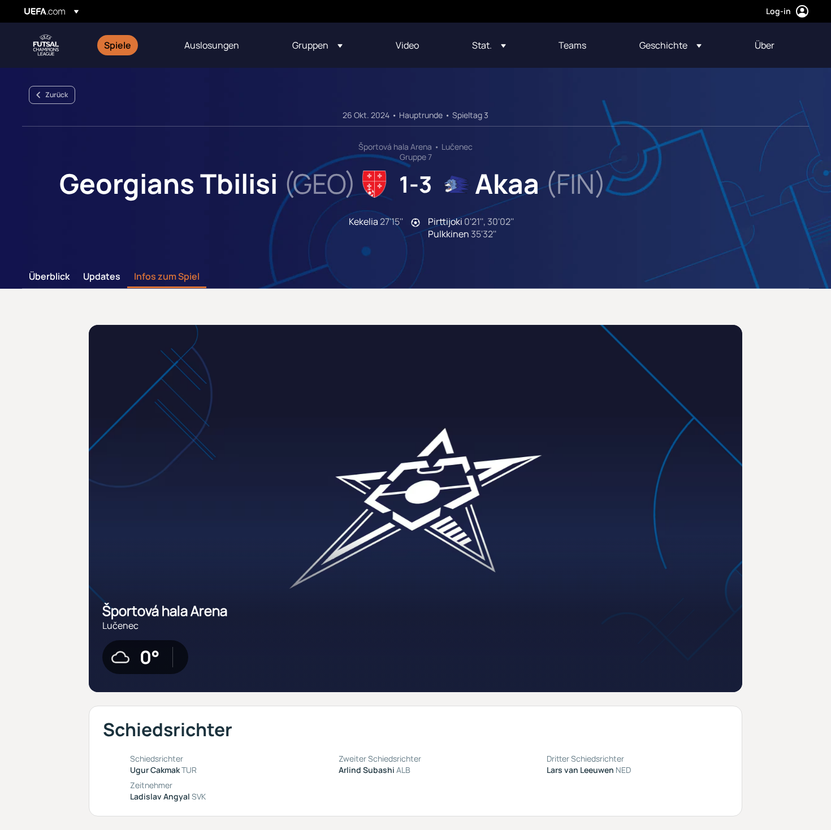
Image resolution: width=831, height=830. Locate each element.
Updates (101, 277)
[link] (117, 45)
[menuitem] (130, 45)
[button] (317, 45)
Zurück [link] (56, 94)
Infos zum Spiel (167, 277)
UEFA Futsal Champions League (46, 45)
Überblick (49, 277)
